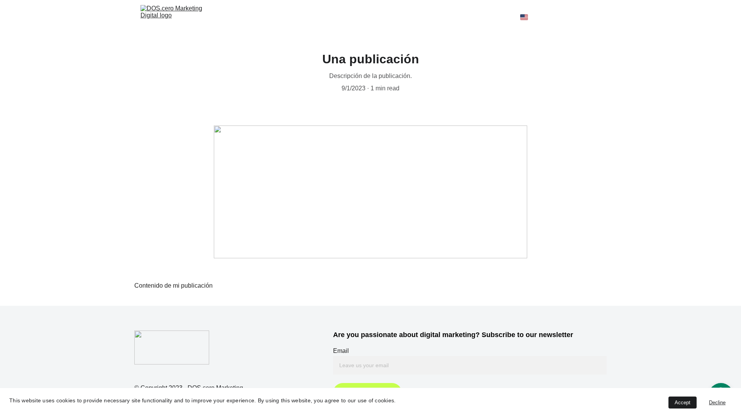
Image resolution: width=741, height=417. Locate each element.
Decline (717, 402)
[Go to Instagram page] (586, 17)
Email (341, 351)
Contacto (443, 17)
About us (291, 17)
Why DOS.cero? (397, 17)
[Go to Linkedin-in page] (597, 17)
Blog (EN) (482, 17)
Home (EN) (250, 17)
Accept (682, 402)
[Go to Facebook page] (572, 17)
